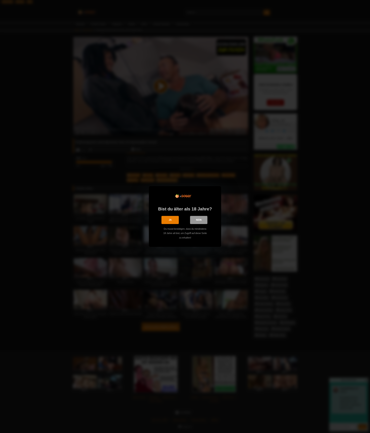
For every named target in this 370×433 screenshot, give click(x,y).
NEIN (199, 220)
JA (170, 220)
